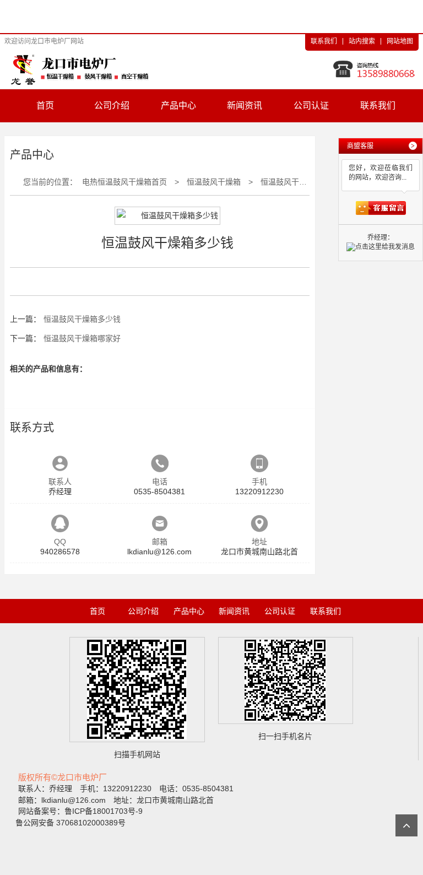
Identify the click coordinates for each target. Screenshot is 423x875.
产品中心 (178, 105)
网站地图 (400, 41)
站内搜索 (362, 41)
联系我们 (324, 41)
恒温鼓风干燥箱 (214, 181)
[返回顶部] (406, 825)
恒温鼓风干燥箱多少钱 (299, 181)
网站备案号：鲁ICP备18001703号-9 (80, 811)
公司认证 (311, 105)
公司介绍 (111, 105)
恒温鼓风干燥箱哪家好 (82, 338)
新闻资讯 (244, 105)
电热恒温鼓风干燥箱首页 (124, 181)
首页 (45, 105)
